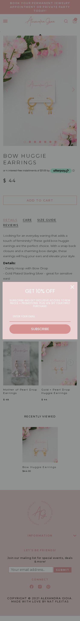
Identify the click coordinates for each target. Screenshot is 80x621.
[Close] (72, 287)
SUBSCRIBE (40, 329)
